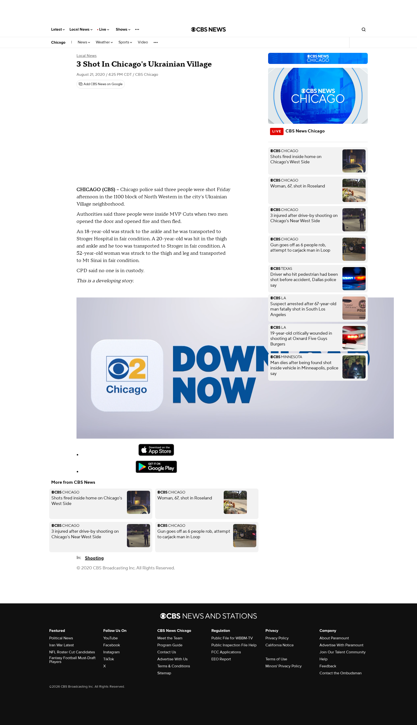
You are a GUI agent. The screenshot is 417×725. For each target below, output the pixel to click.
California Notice (279, 645)
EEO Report (221, 659)
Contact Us (166, 652)
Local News (80, 29)
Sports (124, 42)
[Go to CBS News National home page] (208, 29)
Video (143, 42)
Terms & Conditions (173, 666)
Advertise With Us (172, 659)
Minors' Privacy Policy (283, 666)
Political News (61, 638)
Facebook (111, 645)
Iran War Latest (61, 645)
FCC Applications (226, 652)
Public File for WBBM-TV (232, 638)
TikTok (108, 659)
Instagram (111, 652)
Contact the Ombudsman (341, 673)
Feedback (328, 666)
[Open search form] (363, 29)
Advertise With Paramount (341, 645)
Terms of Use (276, 659)
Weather (103, 42)
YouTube (110, 638)
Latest (57, 29)
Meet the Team (169, 638)
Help (323, 659)
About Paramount (334, 638)
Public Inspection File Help (234, 645)
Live (103, 29)
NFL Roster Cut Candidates (72, 652)
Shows (122, 29)
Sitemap (164, 673)
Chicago (58, 42)
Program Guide (169, 645)
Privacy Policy (277, 638)
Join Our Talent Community (343, 652)
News (83, 42)
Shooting (94, 558)
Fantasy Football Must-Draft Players (72, 660)
